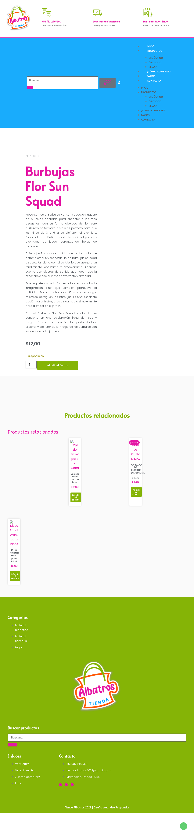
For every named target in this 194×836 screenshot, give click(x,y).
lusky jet (17, 3)
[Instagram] (66, 784)
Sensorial (155, 62)
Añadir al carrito (57, 365)
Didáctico (156, 58)
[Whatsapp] (72, 784)
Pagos (145, 115)
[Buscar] (30, 87)
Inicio (145, 87)
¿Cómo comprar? (153, 110)
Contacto (154, 80)
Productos (154, 50)
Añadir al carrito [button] (76, 497)
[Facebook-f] (60, 784)
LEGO (153, 106)
